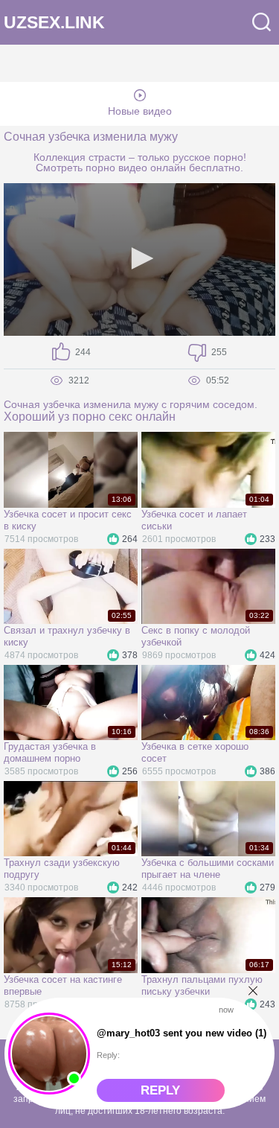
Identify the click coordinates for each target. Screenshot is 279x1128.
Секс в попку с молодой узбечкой (195, 636)
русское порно (208, 157)
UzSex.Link (54, 22)
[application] (139, 259)
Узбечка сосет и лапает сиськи (194, 520)
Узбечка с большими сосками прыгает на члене (207, 868)
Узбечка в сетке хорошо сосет (194, 752)
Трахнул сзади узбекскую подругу (62, 868)
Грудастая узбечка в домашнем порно (50, 752)
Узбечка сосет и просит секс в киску (68, 520)
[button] (140, 258)
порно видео (116, 167)
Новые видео (140, 111)
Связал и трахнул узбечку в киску (67, 636)
